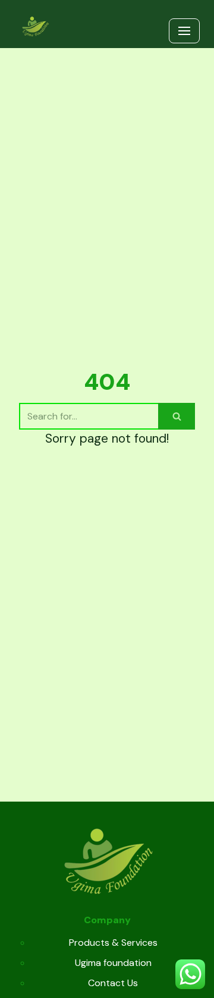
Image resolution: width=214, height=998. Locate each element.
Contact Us (113, 983)
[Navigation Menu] (184, 30)
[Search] (176, 416)
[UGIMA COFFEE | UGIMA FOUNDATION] (35, 27)
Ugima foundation (113, 962)
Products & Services (113, 942)
